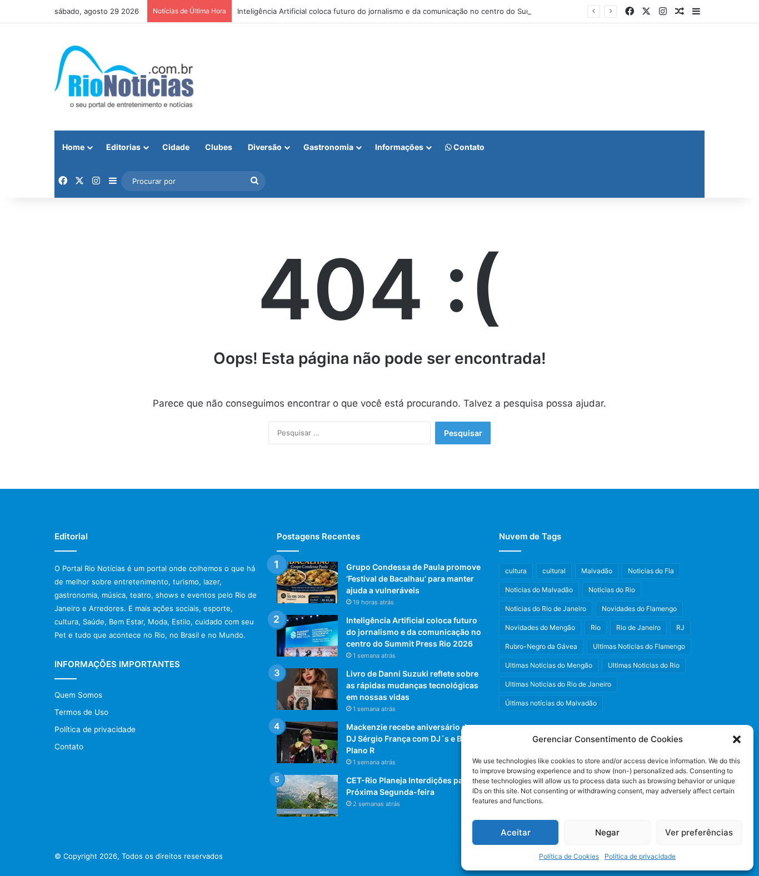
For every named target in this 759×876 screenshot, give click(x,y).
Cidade (175, 147)
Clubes (218, 147)
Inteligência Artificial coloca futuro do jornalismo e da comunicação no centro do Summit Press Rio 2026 (417, 11)
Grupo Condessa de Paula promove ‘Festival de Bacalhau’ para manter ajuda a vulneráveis (413, 578)
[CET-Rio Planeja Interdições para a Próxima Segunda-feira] (307, 796)
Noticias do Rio (611, 589)
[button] (736, 739)
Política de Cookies (569, 856)
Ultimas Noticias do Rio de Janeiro (558, 684)
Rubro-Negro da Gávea (541, 646)
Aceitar (516, 832)
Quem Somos (78, 694)
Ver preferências (699, 832)
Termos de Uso (81, 712)
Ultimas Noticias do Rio (644, 665)
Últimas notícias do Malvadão (551, 703)
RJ (680, 627)
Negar (607, 832)
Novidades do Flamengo (639, 608)
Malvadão (596, 571)
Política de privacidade (640, 856)
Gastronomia (328, 147)
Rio (596, 627)
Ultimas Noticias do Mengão (548, 665)
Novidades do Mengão (540, 627)
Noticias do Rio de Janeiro (545, 608)
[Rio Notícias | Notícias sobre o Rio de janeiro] (123, 77)
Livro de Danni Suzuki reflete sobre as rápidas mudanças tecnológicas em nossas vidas (412, 685)
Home (73, 147)
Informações (399, 147)
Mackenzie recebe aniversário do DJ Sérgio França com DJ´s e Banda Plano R (413, 738)
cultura (516, 571)
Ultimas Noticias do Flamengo (639, 646)
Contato (468, 147)
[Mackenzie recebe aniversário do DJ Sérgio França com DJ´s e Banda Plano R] (307, 742)
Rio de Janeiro (638, 627)
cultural (554, 571)
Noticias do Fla (651, 571)
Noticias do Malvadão (539, 589)
